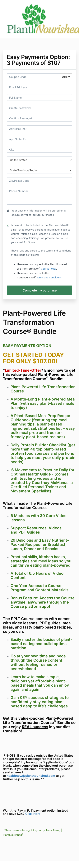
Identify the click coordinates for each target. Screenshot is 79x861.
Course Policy (48, 268)
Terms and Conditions (49, 277)
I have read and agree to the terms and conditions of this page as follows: (41, 252)
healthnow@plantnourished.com (31, 776)
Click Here (32, 814)
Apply (66, 76)
